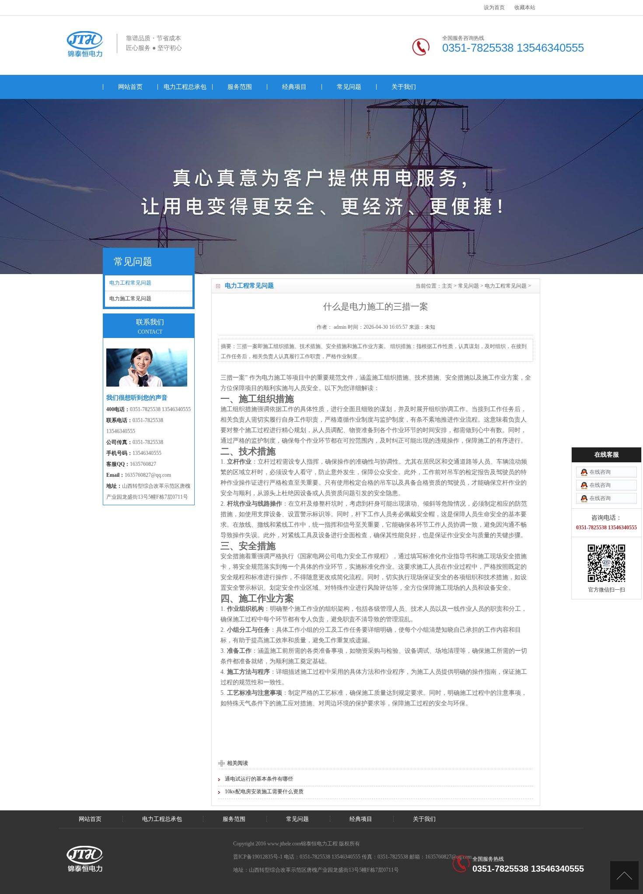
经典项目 (294, 87)
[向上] (624, 875)
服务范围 (239, 87)
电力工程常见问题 (506, 286)
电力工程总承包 (185, 87)
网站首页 (130, 87)
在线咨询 (600, 472)
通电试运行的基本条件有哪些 (259, 779)
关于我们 (403, 87)
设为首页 (494, 7)
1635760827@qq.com (148, 475)
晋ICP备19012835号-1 (258, 857)
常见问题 (349, 87)
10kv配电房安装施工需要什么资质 (264, 791)
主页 (447, 286)
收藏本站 (524, 7)
